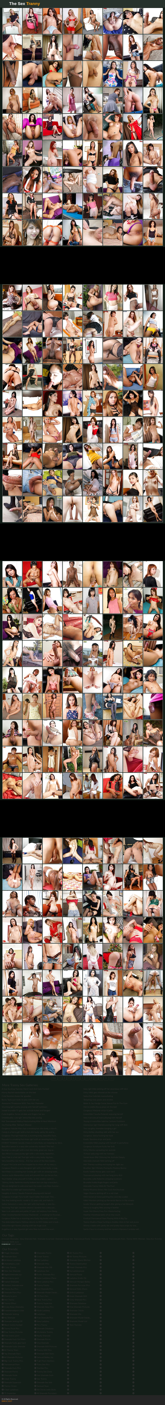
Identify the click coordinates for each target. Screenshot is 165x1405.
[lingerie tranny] (153, 1009)
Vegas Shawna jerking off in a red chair (100, 1193)
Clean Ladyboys (11, 1390)
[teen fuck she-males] (32, 1036)
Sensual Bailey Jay (44, 1357)
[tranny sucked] (52, 680)
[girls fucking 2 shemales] (133, 786)
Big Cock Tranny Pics (13, 1361)
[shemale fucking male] (133, 877)
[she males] (32, 851)
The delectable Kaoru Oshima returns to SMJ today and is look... (31, 1222)
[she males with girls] (12, 1062)
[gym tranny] (32, 100)
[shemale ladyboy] (92, 903)
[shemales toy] (52, 21)
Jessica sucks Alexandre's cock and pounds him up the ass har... (30, 1175)
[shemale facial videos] (32, 350)
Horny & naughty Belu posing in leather (101, 1208)
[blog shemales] (72, 759)
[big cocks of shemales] (12, 574)
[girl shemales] (153, 74)
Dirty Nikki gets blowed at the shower (100, 1093)
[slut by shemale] (112, 574)
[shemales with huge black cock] (133, 403)
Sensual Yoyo (42, 1386)
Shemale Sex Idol (44, 1382)
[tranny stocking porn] (92, 180)
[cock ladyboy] (52, 733)
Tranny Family (42, 1285)
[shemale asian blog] (92, 786)
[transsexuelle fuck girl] (32, 377)
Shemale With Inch (10, 1242)
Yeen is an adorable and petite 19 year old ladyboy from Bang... (30, 1211)
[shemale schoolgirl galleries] (133, 350)
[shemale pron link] (72, 47)
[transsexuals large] (12, 733)
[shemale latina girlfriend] (32, 653)
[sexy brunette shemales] (112, 627)
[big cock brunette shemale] (153, 377)
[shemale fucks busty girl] (153, 297)
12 (111, 1078)
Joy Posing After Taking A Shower (17, 1125)
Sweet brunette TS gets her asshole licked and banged (26, 1111)
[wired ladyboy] (153, 759)
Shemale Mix (75, 1314)
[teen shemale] (12, 74)
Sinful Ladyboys (76, 1293)
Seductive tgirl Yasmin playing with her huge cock (24, 1226)
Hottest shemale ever (13, 1285)
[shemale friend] (112, 1062)
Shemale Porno (11, 1372)
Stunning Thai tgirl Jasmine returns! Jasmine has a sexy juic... (29, 1208)
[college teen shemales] (72, 377)
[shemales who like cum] (32, 706)
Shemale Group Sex (64, 1239)
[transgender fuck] (92, 1009)
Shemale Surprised (46, 1239)
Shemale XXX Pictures (46, 1347)
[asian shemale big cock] (12, 1036)
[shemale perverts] (112, 759)
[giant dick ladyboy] (112, 350)
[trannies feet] (92, 483)
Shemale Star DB (44, 1267)
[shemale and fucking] (72, 983)
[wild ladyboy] (52, 100)
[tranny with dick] (112, 456)
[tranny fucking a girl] (112, 232)
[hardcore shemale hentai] (12, 930)
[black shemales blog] (52, 706)
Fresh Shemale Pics (78, 1267)
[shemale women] (52, 377)
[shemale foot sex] (92, 153)
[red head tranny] (32, 627)
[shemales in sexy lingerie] (153, 206)
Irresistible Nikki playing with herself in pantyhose (105, 1143)
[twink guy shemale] (153, 100)
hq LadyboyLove (76, 1271)
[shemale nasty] (12, 403)
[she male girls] (72, 21)
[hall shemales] (72, 653)
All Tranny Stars (11, 1350)
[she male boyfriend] (12, 759)
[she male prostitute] (32, 956)
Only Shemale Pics (77, 1300)
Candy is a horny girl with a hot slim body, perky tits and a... (28, 1132)
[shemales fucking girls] (153, 930)
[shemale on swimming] (72, 180)
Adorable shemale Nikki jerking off (98, 1161)
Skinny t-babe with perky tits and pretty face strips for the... (110, 1226)
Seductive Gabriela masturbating (98, 1096)
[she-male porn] (92, 627)
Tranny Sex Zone (44, 1372)
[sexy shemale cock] (32, 74)
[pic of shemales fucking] (92, 21)
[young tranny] (52, 903)
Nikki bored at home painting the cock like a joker (105, 1197)
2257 (10, 1401)
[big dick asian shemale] (112, 600)
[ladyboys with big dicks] (12, 180)
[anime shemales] (72, 456)
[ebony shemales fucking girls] (153, 574)
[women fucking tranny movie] (112, 983)
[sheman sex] (133, 627)
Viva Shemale (42, 1343)
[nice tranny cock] (52, 786)
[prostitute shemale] (72, 1036)
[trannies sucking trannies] (112, 930)
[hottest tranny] (32, 574)
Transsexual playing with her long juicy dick (102, 1175)
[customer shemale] (112, 786)
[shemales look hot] (153, 127)
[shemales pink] (52, 509)
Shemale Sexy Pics (44, 1307)
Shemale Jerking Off (13, 1321)
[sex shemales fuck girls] (112, 297)
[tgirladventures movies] (133, 759)
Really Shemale (43, 1336)
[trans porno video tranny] (72, 956)
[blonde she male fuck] (52, 930)
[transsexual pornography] (12, 903)
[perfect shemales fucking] (133, 574)
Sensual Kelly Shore (78, 1289)
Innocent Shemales (10, 1239)
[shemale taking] (52, 47)
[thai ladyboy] (52, 851)
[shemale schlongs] (72, 350)
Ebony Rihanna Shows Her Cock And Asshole (103, 1190)
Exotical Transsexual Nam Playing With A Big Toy (105, 1218)
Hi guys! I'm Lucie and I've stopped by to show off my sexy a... (29, 1164)
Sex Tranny (41, 1379)
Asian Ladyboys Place (46, 1278)
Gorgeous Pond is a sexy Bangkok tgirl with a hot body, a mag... (30, 1168)
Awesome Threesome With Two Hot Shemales (23, 1103)
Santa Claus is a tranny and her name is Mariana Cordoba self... (111, 1229)
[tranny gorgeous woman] (92, 956)
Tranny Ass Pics (11, 1289)
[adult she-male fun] (32, 456)
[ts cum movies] (153, 232)
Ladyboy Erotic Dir (77, 1278)
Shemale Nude (10, 1375)
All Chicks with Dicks (46, 1390)
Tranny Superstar (44, 1303)
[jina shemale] (12, 600)
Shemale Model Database (48, 1293)
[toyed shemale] (32, 509)
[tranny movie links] (72, 733)
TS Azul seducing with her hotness (98, 1154)
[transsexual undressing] (52, 983)
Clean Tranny (10, 1379)
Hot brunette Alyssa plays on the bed (100, 1107)
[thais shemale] (52, 483)
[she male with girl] (52, 180)
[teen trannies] (112, 1036)
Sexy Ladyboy (42, 1321)
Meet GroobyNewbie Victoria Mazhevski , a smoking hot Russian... (32, 1215)
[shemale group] (92, 574)
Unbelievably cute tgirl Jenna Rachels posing (22, 1118)
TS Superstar (10, 1393)
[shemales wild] (112, 47)
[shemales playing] (133, 100)
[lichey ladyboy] (72, 930)
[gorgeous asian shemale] (32, 483)
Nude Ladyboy (43, 1311)
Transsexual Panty (82, 1239)
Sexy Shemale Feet (28, 1239)
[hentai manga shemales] (72, 127)
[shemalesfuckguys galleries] (133, 232)
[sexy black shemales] (12, 956)
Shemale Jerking (11, 1314)
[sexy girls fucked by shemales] (133, 297)
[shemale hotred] (153, 983)
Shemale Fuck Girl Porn (14, 1339)
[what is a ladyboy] (153, 1036)
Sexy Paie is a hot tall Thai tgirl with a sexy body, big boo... (28, 1157)
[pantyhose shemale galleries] (112, 430)
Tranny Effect (10, 1303)
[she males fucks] (12, 851)
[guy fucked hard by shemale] (72, 786)
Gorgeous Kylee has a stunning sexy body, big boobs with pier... (30, 1218)
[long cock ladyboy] (153, 680)
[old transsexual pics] (52, 1009)
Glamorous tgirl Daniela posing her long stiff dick (105, 1125)
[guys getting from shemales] (52, 430)
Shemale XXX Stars (45, 1354)
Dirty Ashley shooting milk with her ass (101, 1132)
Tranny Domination (78, 1264)
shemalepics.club (12, 1264)
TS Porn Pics (42, 1296)
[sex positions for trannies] (92, 509)
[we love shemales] (72, 877)
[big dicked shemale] (133, 930)
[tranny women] (133, 324)
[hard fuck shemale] (112, 851)
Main (54, 1078)
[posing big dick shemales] (72, 706)
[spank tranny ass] (92, 983)
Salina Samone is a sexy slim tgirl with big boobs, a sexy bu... (29, 1204)
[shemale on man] (72, 1009)
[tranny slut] (52, 232)
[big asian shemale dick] (133, 1009)
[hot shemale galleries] (112, 127)
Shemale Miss (42, 1264)
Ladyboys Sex (42, 1271)
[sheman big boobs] (112, 706)
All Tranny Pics (76, 1253)
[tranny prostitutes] (12, 509)
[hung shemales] (72, 232)
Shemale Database (44, 1329)
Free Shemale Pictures (79, 1307)
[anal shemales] (112, 877)
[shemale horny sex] (32, 600)
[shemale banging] (72, 851)
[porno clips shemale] (12, 456)
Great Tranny (42, 1257)
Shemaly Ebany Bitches (79, 1260)
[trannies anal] (52, 403)
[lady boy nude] (92, 47)
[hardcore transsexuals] (32, 877)
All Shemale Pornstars (46, 1393)
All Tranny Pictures (77, 1257)
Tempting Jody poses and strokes (98, 1100)
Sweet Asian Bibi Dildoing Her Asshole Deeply (104, 1157)
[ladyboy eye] (72, 509)
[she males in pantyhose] (112, 21)
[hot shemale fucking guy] (92, 100)
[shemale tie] (92, 1036)
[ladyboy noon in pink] (153, 851)
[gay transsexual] (133, 733)
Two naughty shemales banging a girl (99, 1129)
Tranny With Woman (135, 1239)
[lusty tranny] (32, 127)
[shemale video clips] (133, 430)
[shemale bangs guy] (32, 180)
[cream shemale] (133, 706)
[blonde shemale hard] (12, 653)
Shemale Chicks (76, 1311)
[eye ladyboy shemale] (12, 153)
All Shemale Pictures (13, 1357)
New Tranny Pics (44, 1300)
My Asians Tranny (44, 1332)
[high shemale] (153, 483)
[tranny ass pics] (12, 430)
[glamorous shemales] (133, 377)
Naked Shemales (11, 1282)
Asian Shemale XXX (78, 1296)
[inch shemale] (32, 232)
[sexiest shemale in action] (72, 627)
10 (101, 1078)
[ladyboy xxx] (112, 733)
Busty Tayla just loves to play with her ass (20, 1100)
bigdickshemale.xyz (13, 1275)
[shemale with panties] (32, 403)
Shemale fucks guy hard (15, 1343)
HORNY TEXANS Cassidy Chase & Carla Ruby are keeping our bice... (32, 1143)
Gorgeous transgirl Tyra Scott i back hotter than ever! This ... (29, 1197)
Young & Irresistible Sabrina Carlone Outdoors (104, 1121)
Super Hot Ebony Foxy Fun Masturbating (101, 1211)
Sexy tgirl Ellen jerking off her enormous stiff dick (105, 1089)
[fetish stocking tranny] (12, 297)
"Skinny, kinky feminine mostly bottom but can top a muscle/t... (30, 1182)
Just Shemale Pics (44, 1289)
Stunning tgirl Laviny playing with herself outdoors (24, 1107)
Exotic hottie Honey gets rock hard (99, 1172)
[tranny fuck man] (32, 297)
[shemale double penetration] (133, 206)
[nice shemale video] (72, 680)
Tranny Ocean (10, 1386)
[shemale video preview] (12, 1009)
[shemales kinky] (153, 350)
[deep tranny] (92, 74)
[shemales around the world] (133, 483)
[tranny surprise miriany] (12, 100)
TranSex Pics (42, 1368)
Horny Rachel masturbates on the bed (19, 1093)
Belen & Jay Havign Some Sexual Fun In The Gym (105, 1103)
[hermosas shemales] (92, 759)
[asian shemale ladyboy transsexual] (12, 483)
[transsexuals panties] (12, 627)
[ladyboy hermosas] (32, 47)
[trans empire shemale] (32, 1009)
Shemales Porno (43, 1253)
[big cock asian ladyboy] (52, 574)
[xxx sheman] (133, 903)
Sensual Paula (75, 1275)
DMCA (4, 1401)
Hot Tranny (9, 1300)
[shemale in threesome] (153, 324)
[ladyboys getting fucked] (133, 983)
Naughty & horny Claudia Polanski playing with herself (26, 1193)
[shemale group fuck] (72, 206)
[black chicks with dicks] (32, 430)
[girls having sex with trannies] (153, 627)
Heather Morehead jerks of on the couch (101, 1215)
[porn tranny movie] (52, 956)
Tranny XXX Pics (44, 1350)
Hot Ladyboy (42, 1260)
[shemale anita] (52, 350)
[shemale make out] (112, 403)
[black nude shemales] (133, 1036)
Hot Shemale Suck (44, 1375)
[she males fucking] (153, 153)
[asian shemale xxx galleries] (112, 1009)
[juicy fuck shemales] (153, 706)
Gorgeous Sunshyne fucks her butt (99, 1147)
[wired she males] (52, 653)
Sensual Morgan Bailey (79, 1282)
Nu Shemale (9, 1318)
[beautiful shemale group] (12, 21)
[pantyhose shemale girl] (12, 206)
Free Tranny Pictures (13, 1332)
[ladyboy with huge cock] (112, 206)
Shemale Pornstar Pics (79, 1285)
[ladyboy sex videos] (112, 153)
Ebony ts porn (10, 1296)
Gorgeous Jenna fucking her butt (98, 1136)
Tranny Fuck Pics (11, 1329)
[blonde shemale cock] (52, 627)
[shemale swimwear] (92, 851)
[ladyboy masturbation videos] (32, 21)
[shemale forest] (52, 206)
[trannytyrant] (112, 903)
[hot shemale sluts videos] (32, 153)
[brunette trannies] (92, 297)
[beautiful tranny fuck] (133, 1062)
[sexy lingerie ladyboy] (133, 956)
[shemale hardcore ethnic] (112, 509)
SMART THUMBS (16, 1244)
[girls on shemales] (92, 324)
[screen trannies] (72, 1062)
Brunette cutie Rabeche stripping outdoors (102, 1179)
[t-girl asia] (92, 600)
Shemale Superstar (12, 1382)
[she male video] (12, 877)
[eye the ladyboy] (12, 350)
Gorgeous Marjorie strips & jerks (98, 1111)
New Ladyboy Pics (44, 1282)
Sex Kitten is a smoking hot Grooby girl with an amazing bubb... (30, 1172)
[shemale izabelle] (153, 877)
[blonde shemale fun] (32, 983)
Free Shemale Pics (44, 1318)
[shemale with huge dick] (12, 232)
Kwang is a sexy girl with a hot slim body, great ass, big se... (28, 1150)
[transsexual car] (153, 956)
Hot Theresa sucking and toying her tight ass (103, 1164)
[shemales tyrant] (12, 127)
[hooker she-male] (72, 574)
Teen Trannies (75, 1325)
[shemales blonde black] (72, 100)
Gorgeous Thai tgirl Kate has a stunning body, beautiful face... (29, 1136)
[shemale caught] (92, 706)
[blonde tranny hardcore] (153, 456)
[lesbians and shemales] (52, 600)
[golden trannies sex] (153, 509)
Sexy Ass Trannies (154, 1239)
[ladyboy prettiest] (112, 956)
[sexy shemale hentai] (52, 297)
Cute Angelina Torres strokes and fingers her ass (23, 1114)
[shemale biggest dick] (92, 430)
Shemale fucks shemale (14, 1347)
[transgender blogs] (92, 733)
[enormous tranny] (153, 600)
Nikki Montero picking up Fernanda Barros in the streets (108, 1200)
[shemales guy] (32, 206)
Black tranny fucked (13, 1325)
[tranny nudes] (112, 680)
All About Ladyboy (12, 1260)
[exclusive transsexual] (52, 127)
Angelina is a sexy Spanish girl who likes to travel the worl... (28, 1229)
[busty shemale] (133, 653)
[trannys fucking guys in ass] (133, 74)
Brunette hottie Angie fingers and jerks (100, 1182)
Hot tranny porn (11, 1278)
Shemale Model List (78, 1321)
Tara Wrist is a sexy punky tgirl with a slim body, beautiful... (28, 1154)
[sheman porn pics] (133, 153)
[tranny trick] (92, 350)
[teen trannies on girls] (12, 324)
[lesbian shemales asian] (92, 127)
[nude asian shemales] (12, 786)
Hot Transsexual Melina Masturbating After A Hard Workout (29, 1121)
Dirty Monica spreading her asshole (99, 1150)
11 (106, 1078)
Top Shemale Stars (12, 1354)
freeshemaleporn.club (14, 1311)
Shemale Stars (10, 1257)
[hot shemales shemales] (133, 21)
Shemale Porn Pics (12, 1293)
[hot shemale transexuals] (133, 47)
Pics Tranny (41, 1325)
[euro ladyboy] (92, 456)
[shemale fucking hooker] (72, 297)
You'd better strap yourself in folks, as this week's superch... (28, 1179)
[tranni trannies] (112, 100)
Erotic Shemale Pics (45, 1275)
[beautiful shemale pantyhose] (32, 930)
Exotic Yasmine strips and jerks (97, 1139)
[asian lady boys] (153, 903)
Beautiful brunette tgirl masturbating (18, 1190)
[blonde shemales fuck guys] (72, 430)
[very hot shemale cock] (92, 403)
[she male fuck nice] (133, 180)
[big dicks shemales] (12, 377)
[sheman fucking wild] (112, 180)
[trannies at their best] (92, 930)
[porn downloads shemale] (133, 600)
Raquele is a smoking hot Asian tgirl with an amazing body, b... (29, 1139)
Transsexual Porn (12, 1365)
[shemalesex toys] (133, 509)
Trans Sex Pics (43, 1365)
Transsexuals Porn (117, 1239)
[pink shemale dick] (72, 600)
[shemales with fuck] (133, 851)
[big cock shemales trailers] (72, 403)
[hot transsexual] (72, 324)
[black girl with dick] (153, 21)
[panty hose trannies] (133, 680)
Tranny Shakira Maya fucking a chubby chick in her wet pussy (111, 1222)
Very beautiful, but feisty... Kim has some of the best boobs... (29, 1161)
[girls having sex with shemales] (12, 47)
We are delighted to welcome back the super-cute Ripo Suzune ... (31, 1186)
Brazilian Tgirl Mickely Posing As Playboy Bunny (104, 1168)
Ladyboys (40, 1314)
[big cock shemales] (32, 786)
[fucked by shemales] (32, 1062)
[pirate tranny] (52, 759)
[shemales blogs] (133, 127)
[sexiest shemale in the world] (52, 1062)
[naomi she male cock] (153, 47)
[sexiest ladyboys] (112, 74)
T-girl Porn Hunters (45, 1361)
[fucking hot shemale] (12, 983)
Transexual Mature (99, 1239)
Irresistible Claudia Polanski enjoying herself (103, 1114)
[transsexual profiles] (72, 483)
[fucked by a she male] (92, 877)
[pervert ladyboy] (32, 903)
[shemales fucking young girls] (92, 1062)
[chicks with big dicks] (52, 324)
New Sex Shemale (12, 1271)
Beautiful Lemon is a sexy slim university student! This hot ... (29, 1147)
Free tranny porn (11, 1336)
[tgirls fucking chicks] (52, 74)
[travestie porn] (153, 403)
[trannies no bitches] (153, 733)
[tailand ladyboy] (92, 232)
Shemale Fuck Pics (12, 1368)
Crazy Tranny (10, 1267)
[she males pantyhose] (112, 653)
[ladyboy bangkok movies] (12, 706)
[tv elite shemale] (52, 877)
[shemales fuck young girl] (52, 456)
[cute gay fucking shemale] (32, 324)
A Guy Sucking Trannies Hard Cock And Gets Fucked (25, 1089)
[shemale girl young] (133, 456)
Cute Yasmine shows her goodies (16, 1096)
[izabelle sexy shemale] (72, 153)
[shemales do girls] (92, 653)
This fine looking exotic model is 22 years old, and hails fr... (28, 1200)
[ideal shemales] (112, 483)
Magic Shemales (11, 1253)
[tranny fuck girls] (92, 206)
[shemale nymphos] (112, 324)
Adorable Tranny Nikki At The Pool (98, 1186)
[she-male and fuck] (153, 786)
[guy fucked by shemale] (52, 1036)
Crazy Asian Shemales (14, 1307)
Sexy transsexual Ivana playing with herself (102, 1118)
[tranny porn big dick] (153, 180)
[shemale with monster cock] (153, 653)
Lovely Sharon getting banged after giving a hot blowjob (108, 1204)
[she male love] (92, 680)
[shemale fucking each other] (32, 680)
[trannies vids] (72, 74)
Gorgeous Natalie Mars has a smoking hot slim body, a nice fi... (30, 1129)
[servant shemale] (12, 680)
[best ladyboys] (92, 377)
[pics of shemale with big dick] (72, 903)
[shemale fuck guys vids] (32, 733)
